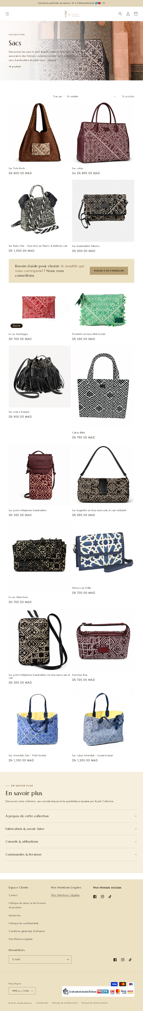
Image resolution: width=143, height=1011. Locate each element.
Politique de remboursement (94, 1002)
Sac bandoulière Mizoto (86, 246)
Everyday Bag (79, 675)
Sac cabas (77, 168)
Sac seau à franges (19, 412)
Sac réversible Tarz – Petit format (27, 755)
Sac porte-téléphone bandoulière (28, 510)
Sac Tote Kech (17, 168)
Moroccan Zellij (81, 588)
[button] (7, 14)
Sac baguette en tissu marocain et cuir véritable (99, 510)
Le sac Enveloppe (18, 334)
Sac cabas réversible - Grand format (92, 755)
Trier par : (58, 96)
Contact (13, 895)
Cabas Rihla (78, 432)
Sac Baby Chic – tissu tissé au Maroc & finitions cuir (38, 246)
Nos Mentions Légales (21, 939)
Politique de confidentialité (23, 923)
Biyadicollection (24, 1003)
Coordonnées (42, 1002)
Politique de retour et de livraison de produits (27, 905)
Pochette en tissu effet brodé (88, 334)
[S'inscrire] (67, 959)
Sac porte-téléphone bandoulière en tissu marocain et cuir (39, 676)
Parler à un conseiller (109, 270)
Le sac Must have (18, 597)
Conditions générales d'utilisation (27, 931)
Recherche (14, 915)
